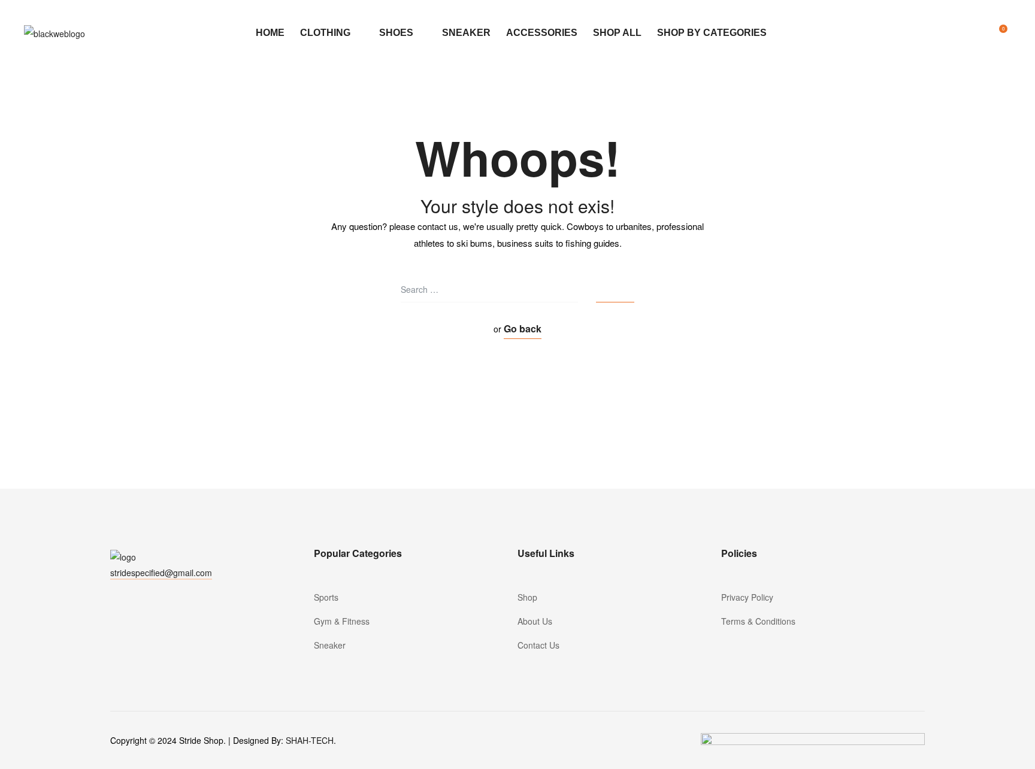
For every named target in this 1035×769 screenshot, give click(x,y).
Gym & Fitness (342, 621)
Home (270, 33)
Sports (326, 597)
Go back (522, 328)
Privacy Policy (747, 597)
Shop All (617, 33)
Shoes (396, 33)
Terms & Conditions (758, 621)
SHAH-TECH (310, 740)
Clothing (325, 33)
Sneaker (466, 33)
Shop (527, 597)
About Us (535, 621)
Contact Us (538, 645)
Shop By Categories (712, 33)
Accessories (541, 33)
